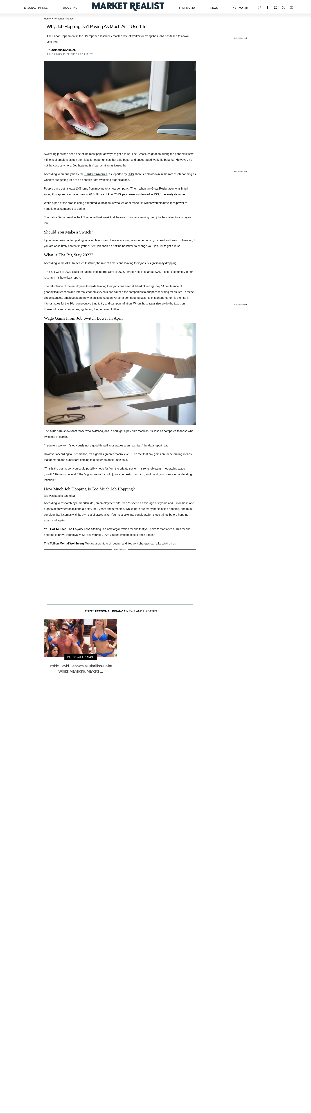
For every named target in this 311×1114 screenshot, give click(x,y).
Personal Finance (35, 7)
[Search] (259, 6)
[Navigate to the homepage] (128, 6)
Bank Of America (95, 174)
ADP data (56, 431)
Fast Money (187, 7)
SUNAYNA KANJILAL (63, 49)
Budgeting (69, 7)
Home (47, 18)
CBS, (131, 174)
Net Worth (240, 7)
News (214, 7)
